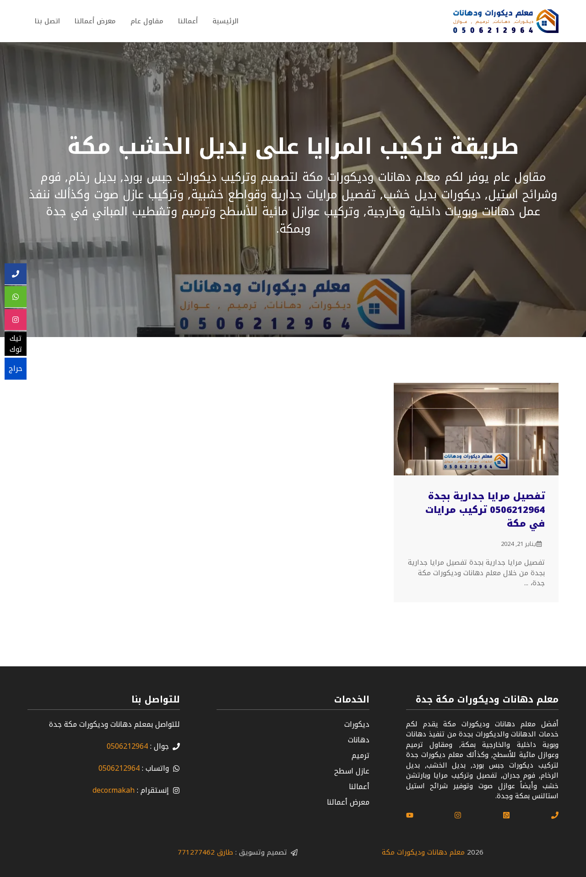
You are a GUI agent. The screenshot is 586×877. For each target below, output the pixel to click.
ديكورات (356, 724)
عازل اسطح (351, 771)
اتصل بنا (47, 21)
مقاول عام (146, 21)
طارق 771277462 (205, 852)
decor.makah (113, 790)
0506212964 (127, 746)
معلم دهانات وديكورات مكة (423, 852)
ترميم (360, 755)
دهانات (358, 740)
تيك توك (16, 344)
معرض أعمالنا (95, 21)
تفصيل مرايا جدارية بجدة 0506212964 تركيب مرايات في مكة (485, 509)
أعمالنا (188, 21)
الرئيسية (225, 21)
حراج (15, 368)
